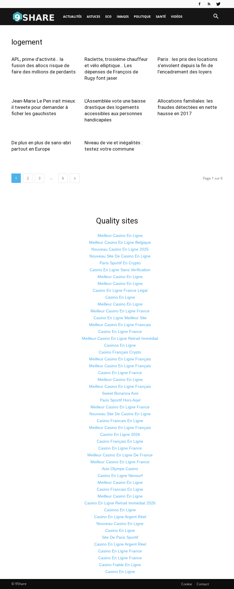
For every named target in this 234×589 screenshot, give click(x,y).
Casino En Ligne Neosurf (120, 475)
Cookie (186, 584)
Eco (108, 16)
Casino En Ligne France (120, 331)
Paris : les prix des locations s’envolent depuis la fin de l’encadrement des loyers (187, 65)
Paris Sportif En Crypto (120, 263)
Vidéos (176, 16)
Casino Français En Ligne (120, 441)
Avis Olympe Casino (120, 468)
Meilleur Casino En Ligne (120, 235)
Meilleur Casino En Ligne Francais (120, 324)
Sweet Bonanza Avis (120, 393)
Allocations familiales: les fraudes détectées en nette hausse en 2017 (187, 107)
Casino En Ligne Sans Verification (120, 269)
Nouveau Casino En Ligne (120, 523)
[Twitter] (218, 4)
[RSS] (209, 4)
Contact (203, 584)
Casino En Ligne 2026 (120, 434)
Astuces (93, 16)
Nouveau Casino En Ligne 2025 (120, 249)
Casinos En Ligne (120, 345)
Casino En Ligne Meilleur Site (120, 318)
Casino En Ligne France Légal (120, 290)
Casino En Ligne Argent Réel (120, 516)
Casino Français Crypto (120, 352)
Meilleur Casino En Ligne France (120, 311)
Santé (161, 16)
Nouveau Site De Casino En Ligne (120, 256)
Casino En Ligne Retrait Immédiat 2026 (120, 503)
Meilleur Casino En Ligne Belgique (120, 242)
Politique (142, 16)
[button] (216, 16)
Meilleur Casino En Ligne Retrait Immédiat (120, 338)
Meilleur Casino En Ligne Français (120, 359)
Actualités (72, 16)
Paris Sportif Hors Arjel (120, 400)
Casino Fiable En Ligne (120, 564)
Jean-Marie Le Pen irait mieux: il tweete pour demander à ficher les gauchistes (43, 107)
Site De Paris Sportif (120, 537)
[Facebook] (199, 4)
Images (123, 16)
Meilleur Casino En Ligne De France (120, 455)
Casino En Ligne (120, 297)
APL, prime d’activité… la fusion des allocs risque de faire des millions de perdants (43, 65)
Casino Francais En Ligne (120, 420)
